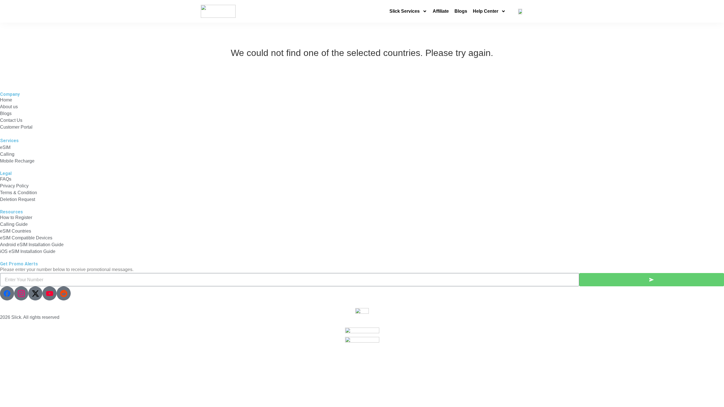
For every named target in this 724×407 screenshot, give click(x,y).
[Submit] (651, 279)
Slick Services (404, 11)
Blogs (460, 11)
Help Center (485, 11)
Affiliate (441, 11)
